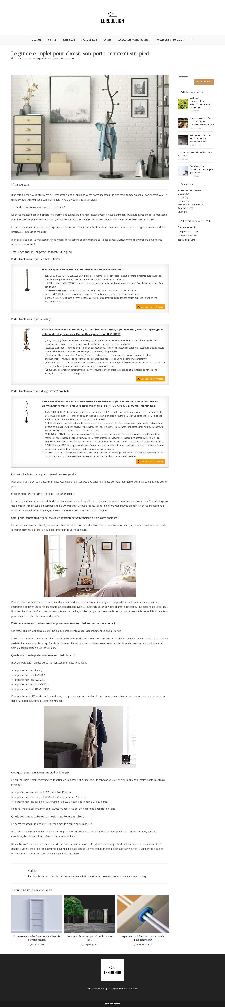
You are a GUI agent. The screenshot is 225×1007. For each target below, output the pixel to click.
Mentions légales (112, 1004)
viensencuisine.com (187, 235)
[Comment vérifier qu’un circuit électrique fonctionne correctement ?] (183, 123)
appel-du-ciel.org (186, 239)
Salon (180, 212)
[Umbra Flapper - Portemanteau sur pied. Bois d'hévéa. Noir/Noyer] (27, 279)
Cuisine (181, 197)
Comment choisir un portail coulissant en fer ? (90, 938)
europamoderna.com (188, 231)
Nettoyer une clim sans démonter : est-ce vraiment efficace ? (200, 138)
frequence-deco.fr (187, 227)
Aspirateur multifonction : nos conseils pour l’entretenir (143, 938)
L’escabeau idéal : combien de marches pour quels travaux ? (201, 169)
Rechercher (183, 76)
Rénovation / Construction (189, 204)
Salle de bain (183, 208)
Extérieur (182, 201)
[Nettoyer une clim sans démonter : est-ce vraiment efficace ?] (183, 140)
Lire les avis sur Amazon (152, 306)
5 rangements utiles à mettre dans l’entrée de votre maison (37, 938)
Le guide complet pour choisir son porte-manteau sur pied (49, 58)
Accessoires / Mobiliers (188, 190)
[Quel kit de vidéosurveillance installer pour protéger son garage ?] (183, 104)
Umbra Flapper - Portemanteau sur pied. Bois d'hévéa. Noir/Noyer (81, 269)
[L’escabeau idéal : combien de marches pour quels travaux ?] (183, 171)
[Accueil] (12, 58)
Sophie (32, 870)
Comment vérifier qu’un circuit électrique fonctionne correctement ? (202, 121)
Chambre (182, 194)
